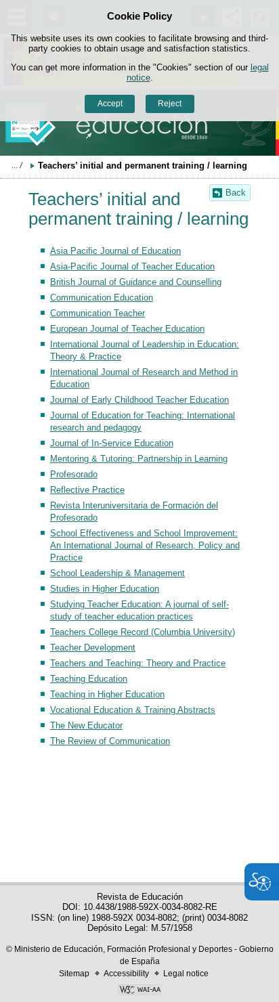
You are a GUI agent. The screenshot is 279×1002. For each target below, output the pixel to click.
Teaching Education (88, 679)
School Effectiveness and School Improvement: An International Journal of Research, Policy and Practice (145, 545)
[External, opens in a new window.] (139, 991)
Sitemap (74, 973)
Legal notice (186, 973)
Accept (110, 103)
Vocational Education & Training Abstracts (132, 710)
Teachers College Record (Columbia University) (142, 632)
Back (236, 193)
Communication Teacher (97, 313)
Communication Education (101, 297)
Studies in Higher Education (104, 589)
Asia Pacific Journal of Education (115, 251)
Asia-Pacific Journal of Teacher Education (132, 266)
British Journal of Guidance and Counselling (135, 282)
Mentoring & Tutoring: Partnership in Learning (139, 459)
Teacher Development (92, 647)
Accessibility (126, 973)
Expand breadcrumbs (17, 165)
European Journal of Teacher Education (127, 329)
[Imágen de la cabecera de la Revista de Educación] (139, 123)
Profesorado (74, 474)
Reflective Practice (87, 490)
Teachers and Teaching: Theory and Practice (138, 663)
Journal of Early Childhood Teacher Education (139, 400)
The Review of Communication (110, 741)
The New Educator (86, 725)
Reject (169, 103)
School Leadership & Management (117, 573)
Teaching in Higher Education (107, 694)
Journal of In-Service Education (111, 443)
